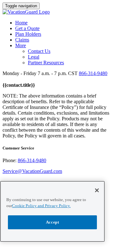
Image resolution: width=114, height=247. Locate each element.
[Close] (97, 190)
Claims (22, 39)
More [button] (20, 45)
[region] (52, 211)
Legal (33, 57)
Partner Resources (46, 62)
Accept (52, 222)
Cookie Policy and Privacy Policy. (41, 205)
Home (21, 22)
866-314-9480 (93, 73)
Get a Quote (27, 28)
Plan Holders (28, 34)
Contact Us (39, 51)
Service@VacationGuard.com (32, 171)
